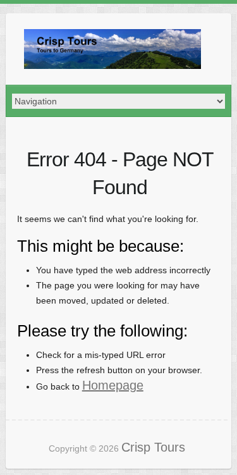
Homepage (112, 385)
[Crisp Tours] (112, 49)
